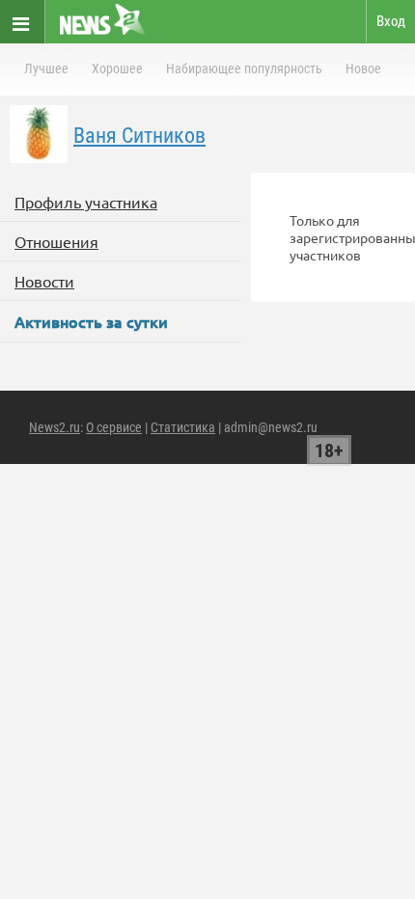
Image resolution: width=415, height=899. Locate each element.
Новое (363, 68)
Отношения (56, 241)
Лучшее (46, 68)
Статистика (183, 427)
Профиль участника (85, 201)
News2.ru (54, 427)
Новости (44, 280)
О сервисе (114, 427)
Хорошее (117, 68)
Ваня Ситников (139, 135)
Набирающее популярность (244, 68)
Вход (390, 21)
